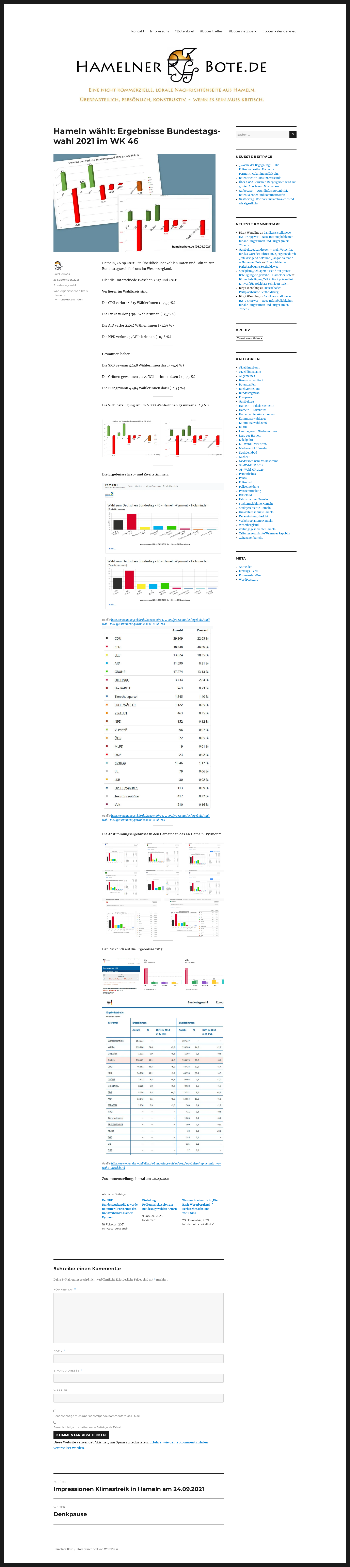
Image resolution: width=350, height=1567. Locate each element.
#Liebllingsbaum (250, 372)
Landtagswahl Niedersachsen (258, 431)
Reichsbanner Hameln (253, 499)
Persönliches (247, 474)
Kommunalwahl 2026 (253, 423)
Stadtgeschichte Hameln (255, 508)
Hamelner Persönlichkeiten (257, 414)
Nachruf (244, 457)
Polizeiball (245, 482)
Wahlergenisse (63, 291)
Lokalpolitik (246, 440)
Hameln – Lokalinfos (253, 410)
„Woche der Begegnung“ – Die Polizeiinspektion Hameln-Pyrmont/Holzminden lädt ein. (259, 169)
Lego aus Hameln (250, 435)
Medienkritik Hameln (253, 448)
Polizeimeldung (249, 486)
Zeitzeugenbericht (251, 537)
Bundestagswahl (64, 285)
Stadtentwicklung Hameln (256, 503)
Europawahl (246, 397)
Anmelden (245, 567)
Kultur (243, 427)
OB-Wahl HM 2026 (251, 469)
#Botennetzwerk (243, 31)
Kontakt (137, 31)
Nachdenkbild (248, 452)
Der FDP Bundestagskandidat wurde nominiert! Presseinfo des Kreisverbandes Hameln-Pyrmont (120, 1209)
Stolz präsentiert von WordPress (97, 1549)
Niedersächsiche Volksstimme (258, 461)
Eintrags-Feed (248, 571)
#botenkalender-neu (279, 31)
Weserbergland (249, 525)
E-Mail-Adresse (67, 1370)
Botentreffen (247, 384)
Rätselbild (245, 495)
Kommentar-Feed (250, 575)
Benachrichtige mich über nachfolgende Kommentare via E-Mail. (96, 1415)
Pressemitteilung (250, 491)
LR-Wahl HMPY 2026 (253, 444)
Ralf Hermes (61, 274)
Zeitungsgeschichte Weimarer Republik (264, 533)
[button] (131, 438)
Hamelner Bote (63, 1549)
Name (59, 1350)
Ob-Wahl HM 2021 (251, 465)
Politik (243, 478)
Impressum (159, 31)
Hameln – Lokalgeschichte (256, 406)
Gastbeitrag (246, 401)
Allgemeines (247, 376)
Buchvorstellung (249, 389)
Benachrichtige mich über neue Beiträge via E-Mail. (87, 1427)
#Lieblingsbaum (249, 367)
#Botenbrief (184, 31)
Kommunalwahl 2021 (252, 418)
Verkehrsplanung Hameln (256, 520)
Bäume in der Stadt (251, 380)
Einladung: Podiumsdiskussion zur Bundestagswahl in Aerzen (159, 1205)
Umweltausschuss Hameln (256, 512)
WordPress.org (248, 579)
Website (60, 1390)
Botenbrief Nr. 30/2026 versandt (260, 178)
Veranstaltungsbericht (253, 516)
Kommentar (64, 1289)
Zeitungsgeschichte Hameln (257, 529)
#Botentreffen (211, 31)
